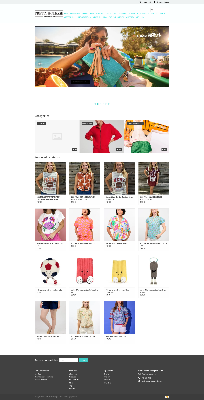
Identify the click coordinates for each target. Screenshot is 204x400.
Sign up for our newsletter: (46, 360)
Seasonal (97, 17)
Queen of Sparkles (84, 17)
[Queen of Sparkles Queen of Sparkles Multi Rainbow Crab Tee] (50, 224)
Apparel (85, 13)
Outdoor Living (69, 17)
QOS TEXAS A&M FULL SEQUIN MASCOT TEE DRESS (151, 198)
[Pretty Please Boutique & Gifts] (49, 13)
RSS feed (72, 389)
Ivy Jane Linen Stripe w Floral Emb (83, 336)
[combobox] (159, 10)
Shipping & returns (41, 380)
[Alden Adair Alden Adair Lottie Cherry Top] (119, 317)
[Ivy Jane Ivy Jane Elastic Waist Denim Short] (50, 317)
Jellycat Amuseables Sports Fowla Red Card (84, 291)
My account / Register (162, 2)
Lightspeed (73, 397)
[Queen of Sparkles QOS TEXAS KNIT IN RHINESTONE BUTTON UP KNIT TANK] (84, 178)
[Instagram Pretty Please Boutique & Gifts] (167, 360)
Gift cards (140, 17)
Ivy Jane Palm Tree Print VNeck (116, 243)
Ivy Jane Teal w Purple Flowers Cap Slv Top (153, 245)
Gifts (115, 13)
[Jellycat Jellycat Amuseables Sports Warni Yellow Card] (119, 271)
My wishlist (107, 383)
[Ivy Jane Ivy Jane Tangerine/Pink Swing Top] (84, 224)
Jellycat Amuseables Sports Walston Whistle (153, 291)
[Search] (152, 10)
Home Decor (133, 13)
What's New (130, 17)
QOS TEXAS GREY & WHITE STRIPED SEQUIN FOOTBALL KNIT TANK (49, 198)
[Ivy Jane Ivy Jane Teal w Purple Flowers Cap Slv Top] (153, 224)
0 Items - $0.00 (146, 2)
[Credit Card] (166, 397)
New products (74, 380)
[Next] (164, 64)
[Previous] (39, 64)
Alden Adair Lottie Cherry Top (116, 336)
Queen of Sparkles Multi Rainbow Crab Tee (50, 245)
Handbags (123, 13)
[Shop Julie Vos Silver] (102, 51)
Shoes (105, 17)
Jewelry (162, 13)
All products (73, 374)
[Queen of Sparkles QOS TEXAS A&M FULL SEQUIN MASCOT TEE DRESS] (153, 178)
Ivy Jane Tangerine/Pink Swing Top (83, 243)
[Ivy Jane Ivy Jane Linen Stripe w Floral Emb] (84, 317)
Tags (70, 386)
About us (38, 374)
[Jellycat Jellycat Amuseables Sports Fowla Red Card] (84, 271)
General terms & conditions (44, 377)
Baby (92, 13)
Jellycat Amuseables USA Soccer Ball (50, 290)
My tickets (107, 380)
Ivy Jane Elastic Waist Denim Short (49, 336)
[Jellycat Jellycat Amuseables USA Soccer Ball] (50, 271)
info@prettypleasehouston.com (152, 381)
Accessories (75, 13)
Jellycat (154, 13)
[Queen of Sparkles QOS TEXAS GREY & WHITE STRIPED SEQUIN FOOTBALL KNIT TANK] (50, 178)
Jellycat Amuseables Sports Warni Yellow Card (118, 291)
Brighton (99, 13)
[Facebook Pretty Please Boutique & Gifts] (163, 360)
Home (66, 13)
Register (106, 374)
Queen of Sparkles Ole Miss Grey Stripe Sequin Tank (119, 198)
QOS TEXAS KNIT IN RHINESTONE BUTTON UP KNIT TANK (83, 198)
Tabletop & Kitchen (116, 17)
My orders (107, 377)
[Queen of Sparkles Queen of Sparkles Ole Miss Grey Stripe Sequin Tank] (119, 178)
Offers (71, 383)
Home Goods (144, 13)
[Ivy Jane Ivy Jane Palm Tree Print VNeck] (119, 224)
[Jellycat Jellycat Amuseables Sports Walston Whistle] (153, 271)
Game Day (108, 13)
